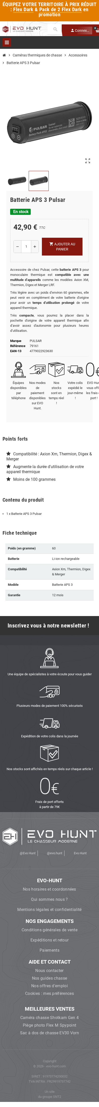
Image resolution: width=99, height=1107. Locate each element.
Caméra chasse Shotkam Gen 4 (49, 1017)
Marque (15, 341)
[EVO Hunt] (22, 29)
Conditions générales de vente (49, 930)
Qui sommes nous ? (49, 899)
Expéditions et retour (49, 940)
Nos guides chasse (49, 978)
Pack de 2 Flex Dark (60, 9)
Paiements (49, 950)
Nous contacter (49, 970)
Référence (17, 346)
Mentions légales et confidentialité (49, 909)
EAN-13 (15, 351)
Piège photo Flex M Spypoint (49, 1025)
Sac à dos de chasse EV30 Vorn (49, 1032)
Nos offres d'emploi (49, 985)
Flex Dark (23, 9)
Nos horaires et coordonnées (49, 889)
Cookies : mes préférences (49, 993)
